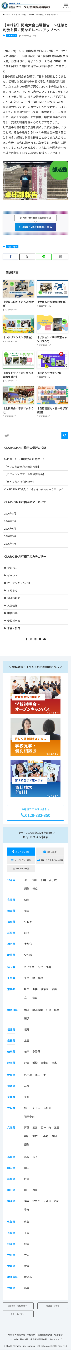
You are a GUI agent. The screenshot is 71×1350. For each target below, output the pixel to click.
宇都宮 (28, 943)
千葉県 (11, 978)
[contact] (44, 639)
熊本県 (11, 1244)
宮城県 (11, 899)
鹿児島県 (12, 1277)
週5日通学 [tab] (52, 851)
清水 (54, 1062)
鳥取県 (11, 1157)
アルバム (12, 568)
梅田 (26, 1108)
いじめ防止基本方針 (18, 1339)
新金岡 (47, 1108)
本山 (37, 1075)
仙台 (26, 899)
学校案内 (31, 1334)
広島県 (11, 1178)
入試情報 (12, 605)
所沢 (40, 967)
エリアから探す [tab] (22, 851)
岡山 (26, 1168)
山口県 (11, 1190)
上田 (26, 1040)
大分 (26, 1255)
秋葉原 (44, 989)
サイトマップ (55, 1339)
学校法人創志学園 (16, 1334)
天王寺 (36, 1108)
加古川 (36, 1136)
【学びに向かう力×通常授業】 (22, 466)
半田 (45, 1075)
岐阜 (26, 1051)
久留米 (47, 1201)
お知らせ (12, 590)
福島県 (11, 921)
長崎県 (11, 1233)
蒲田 (35, 997)
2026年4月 (10, 543)
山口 (26, 1190)
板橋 (54, 989)
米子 (35, 1157)
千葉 (26, 978)
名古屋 (28, 1075)
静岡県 (11, 1062)
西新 (56, 1201)
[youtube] (40, 639)
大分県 (11, 1255)
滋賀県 (11, 1086)
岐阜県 (11, 1051)
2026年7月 (10, 521)
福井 (26, 1029)
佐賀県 (11, 1221)
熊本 (26, 1244)
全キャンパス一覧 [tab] (21, 868)
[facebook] (26, 639)
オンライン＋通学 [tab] (23, 860)
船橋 (40, 978)
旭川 (35, 880)
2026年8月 (10, 513)
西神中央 (46, 1127)
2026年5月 (10, 536)
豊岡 (54, 1136)
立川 (26, 997)
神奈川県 (12, 1010)
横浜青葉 (37, 1010)
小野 (45, 1136)
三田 (56, 1127)
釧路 (26, 888)
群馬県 (11, 932)
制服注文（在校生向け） (18, 1305)
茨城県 (11, 954)
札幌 (43, 880)
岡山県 (11, 1168)
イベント (12, 575)
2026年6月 (10, 528)
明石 (26, 1136)
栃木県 (11, 943)
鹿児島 (28, 1277)
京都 (26, 1097)
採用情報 (58, 1334)
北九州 (36, 1201)
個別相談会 (13, 598)
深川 (26, 880)
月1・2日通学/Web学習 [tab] (52, 860)
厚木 (56, 1010)
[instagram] (35, 639)
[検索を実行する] (64, 435)
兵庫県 (11, 1127)
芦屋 (26, 1127)
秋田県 (11, 910)
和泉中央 (29, 1116)
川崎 (48, 1010)
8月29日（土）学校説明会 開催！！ (24, 459)
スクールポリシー (18, 1314)
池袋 (35, 989)
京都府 (11, 1097)
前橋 (26, 932)
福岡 (26, 1201)
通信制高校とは (45, 1334)
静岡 (26, 1062)
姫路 (26, 1144)
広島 (26, 1178)
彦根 (26, 1086)
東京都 (11, 989)
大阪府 (11, 1108)
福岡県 (11, 1201)
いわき (28, 921)
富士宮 (44, 1062)
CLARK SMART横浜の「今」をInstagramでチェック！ (35, 489)
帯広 (35, 888)
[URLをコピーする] (60, 257)
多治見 (36, 1051)
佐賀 (26, 1221)
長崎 (26, 1233)
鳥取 (26, 1157)
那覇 (26, 1288)
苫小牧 (53, 880)
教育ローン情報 (52, 1305)
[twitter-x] (31, 639)
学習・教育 (11, 35)
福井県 (11, 1029)
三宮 (35, 1127)
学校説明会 (13, 620)
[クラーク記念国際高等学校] (25, 5)
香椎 (26, 1209)
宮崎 (26, 1266)
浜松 (35, 1062)
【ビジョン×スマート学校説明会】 (24, 474)
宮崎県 (11, 1266)
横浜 (26, 1010)
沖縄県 (11, 1288)
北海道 (11, 880)
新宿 (26, 989)
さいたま (29, 967)
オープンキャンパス (18, 583)
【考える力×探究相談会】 (19, 481)
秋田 (26, 910)
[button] (66, 5)
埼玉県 (11, 967)
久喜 (48, 967)
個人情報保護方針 (38, 1339)
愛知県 (11, 1075)
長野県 (11, 1040)
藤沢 (26, 1018)
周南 (35, 1190)
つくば (28, 954)
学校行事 (12, 613)
